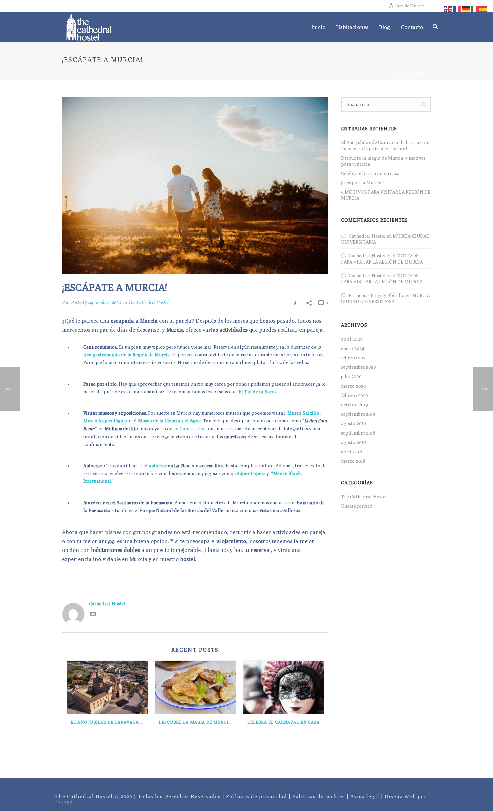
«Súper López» (250, 473)
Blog (384, 27)
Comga (64, 801)
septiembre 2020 (358, 367)
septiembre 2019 (358, 414)
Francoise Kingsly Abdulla (377, 295)
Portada (375, 74)
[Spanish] (483, 8)
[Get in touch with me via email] (93, 615)
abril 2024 (352, 339)
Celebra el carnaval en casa (283, 722)
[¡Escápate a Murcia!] (195, 185)
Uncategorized (357, 506)
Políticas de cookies (318, 796)
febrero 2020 (354, 395)
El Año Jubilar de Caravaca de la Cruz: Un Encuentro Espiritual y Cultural (109, 722)
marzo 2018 (353, 461)
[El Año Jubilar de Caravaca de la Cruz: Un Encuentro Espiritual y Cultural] (107, 687)
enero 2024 (352, 348)
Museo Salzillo (303, 413)
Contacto (412, 27)
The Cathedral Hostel (148, 302)
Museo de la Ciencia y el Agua (169, 420)
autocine (158, 465)
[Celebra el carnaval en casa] (283, 687)
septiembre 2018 (358, 433)
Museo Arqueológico (105, 420)
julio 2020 (351, 376)
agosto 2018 (353, 442)
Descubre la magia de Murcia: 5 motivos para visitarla (197, 722)
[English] (448, 8)
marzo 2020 (353, 386)
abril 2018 (351, 451)
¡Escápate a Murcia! (362, 182)
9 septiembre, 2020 (103, 302)
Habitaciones (352, 27)
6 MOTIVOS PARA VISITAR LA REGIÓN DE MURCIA (385, 195)
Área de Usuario (409, 5)
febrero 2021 (354, 357)
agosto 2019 (353, 423)
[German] (466, 8)
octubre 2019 (354, 404)
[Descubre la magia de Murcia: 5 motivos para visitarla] (195, 687)
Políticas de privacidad (256, 796)
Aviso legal (364, 796)
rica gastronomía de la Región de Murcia (126, 354)
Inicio (318, 27)
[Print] (296, 302)
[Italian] (475, 8)
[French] (457, 8)
